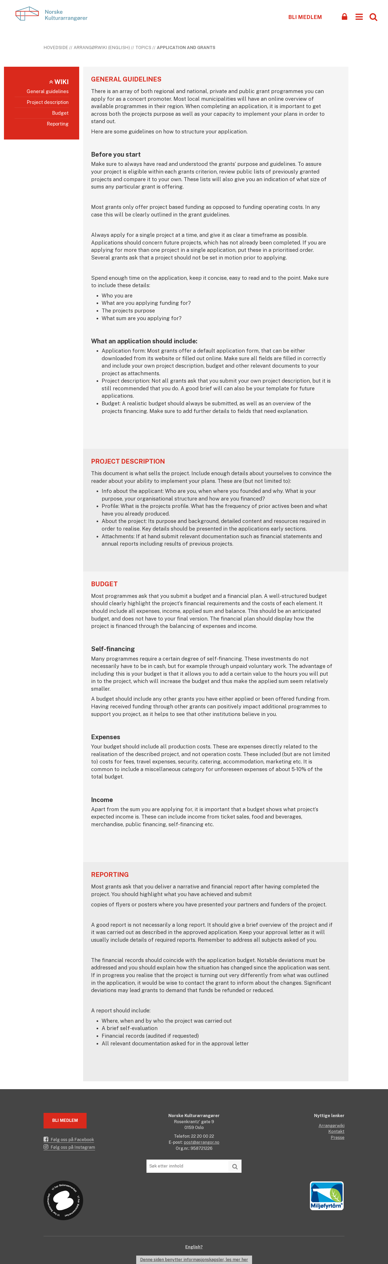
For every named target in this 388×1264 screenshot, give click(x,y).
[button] (359, 16)
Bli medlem (305, 17)
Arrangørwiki (331, 1125)
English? (194, 1246)
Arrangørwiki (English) (102, 47)
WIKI (61, 81)
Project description (48, 102)
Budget (60, 113)
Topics (143, 47)
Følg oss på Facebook (72, 1139)
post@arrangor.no (201, 1142)
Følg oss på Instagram (72, 1147)
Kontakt (336, 1131)
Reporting (58, 124)
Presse (337, 1137)
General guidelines (48, 91)
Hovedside (56, 47)
